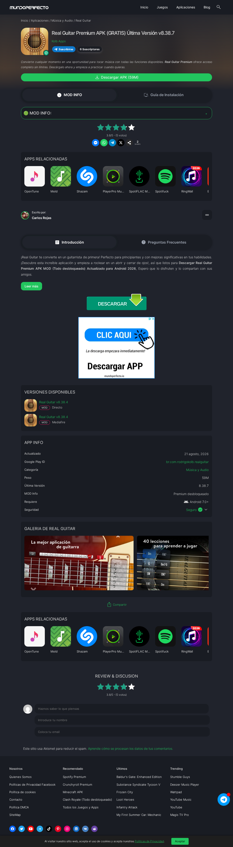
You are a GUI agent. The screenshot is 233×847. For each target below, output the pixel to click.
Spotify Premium (74, 777)
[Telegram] (40, 829)
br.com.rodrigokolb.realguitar (187, 462)
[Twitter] (21, 829)
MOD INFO (69, 95)
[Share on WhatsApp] (104, 142)
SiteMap (15, 815)
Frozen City (124, 792)
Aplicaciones (185, 7)
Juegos (162, 7)
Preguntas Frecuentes (163, 242)
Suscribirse (66, 49)
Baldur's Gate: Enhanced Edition (139, 777)
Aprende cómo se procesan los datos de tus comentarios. (130, 748)
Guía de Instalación (164, 95)
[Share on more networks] (129, 142)
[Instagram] (67, 829)
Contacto (15, 799)
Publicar (198, 741)
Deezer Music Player (184, 784)
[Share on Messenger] (95, 142)
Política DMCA (19, 807)
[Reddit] (94, 829)
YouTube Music (180, 799)
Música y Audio (197, 470)
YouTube (176, 807)
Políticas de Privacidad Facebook (32, 784)
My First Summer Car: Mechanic (138, 815)
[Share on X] (120, 142)
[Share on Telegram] (112, 142)
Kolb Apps (59, 41)
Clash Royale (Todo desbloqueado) (87, 799)
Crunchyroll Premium (77, 784)
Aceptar (180, 841)
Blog (207, 7)
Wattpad (176, 792)
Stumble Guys (180, 777)
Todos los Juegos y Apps (81, 807)
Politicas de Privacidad (149, 841)
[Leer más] (116, 286)
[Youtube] (31, 829)
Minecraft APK (73, 792)
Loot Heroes (125, 799)
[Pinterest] (58, 829)
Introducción (69, 242)
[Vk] (85, 829)
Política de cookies (22, 792)
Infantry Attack (126, 807)
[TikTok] (49, 829)
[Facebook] (12, 829)
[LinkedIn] (76, 829)
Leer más (31, 286)
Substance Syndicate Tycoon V (138, 784)
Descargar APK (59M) (116, 77)
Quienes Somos (20, 777)
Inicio (144, 7)
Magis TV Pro (179, 815)
